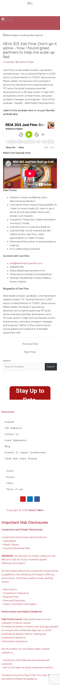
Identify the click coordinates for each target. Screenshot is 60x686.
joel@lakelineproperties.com (26, 263)
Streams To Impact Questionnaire (25, 452)
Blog (7, 446)
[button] (42, 11)
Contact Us (11, 434)
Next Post (30, 352)
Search (7, 360)
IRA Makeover (13, 428)
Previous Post (30, 344)
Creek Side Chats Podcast (21, 458)
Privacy (10, 477)
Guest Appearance (16, 440)
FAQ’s (9, 483)
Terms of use (14, 489)
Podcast (9, 62)
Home (10, 471)
